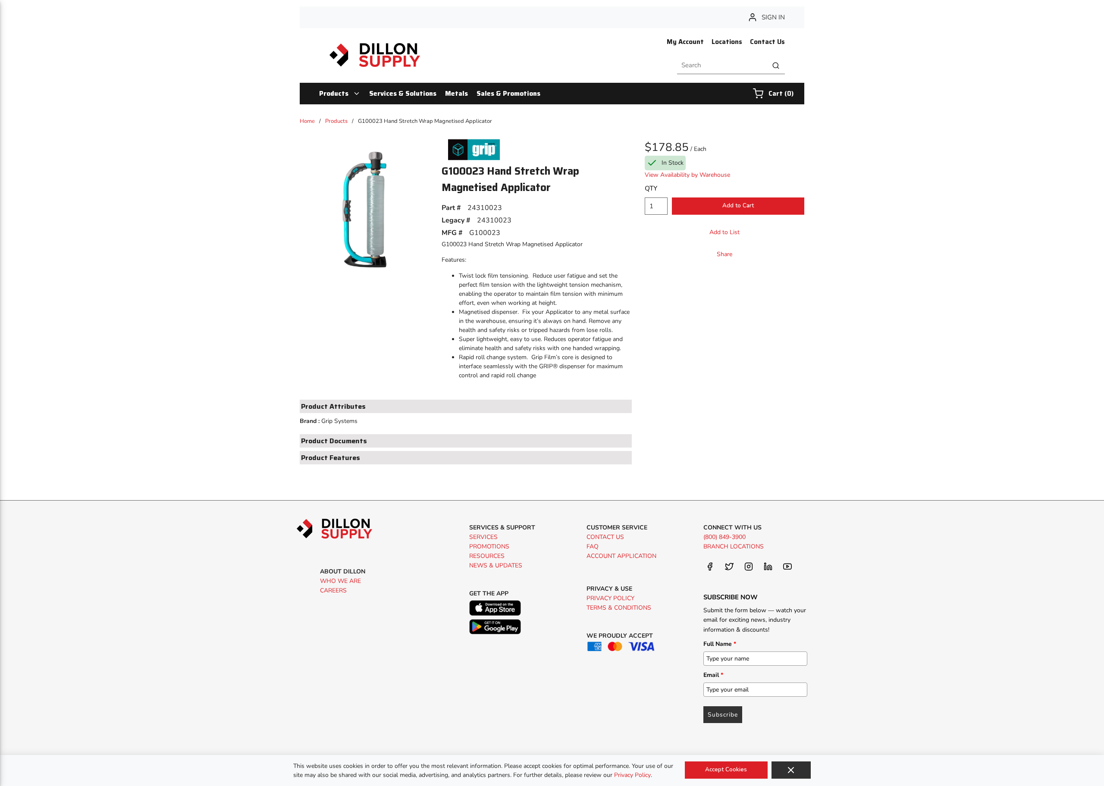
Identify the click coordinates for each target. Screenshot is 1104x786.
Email (713, 675)
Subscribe (723, 715)
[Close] (791, 770)
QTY (651, 188)
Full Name (719, 644)
